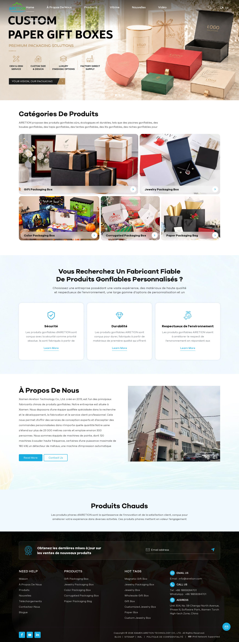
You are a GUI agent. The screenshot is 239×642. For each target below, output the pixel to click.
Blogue (23, 612)
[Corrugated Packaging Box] (130, 218)
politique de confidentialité (165, 636)
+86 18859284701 (186, 590)
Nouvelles (139, 7)
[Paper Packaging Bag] (190, 218)
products (90, 7)
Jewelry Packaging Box (79, 584)
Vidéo (162, 7)
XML (139, 636)
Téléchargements (30, 601)
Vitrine (115, 7)
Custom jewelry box (138, 617)
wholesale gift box (137, 595)
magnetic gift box (136, 578)
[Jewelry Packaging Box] (180, 164)
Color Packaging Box (77, 589)
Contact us (56, 457)
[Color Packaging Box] (59, 218)
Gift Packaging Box (76, 578)
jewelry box (132, 589)
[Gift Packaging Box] (78, 164)
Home (30, 7)
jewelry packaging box (139, 584)
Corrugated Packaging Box (81, 595)
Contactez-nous (38, 20)
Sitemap (129, 636)
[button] (116, 95)
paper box (131, 612)
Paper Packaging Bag (78, 601)
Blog (118, 636)
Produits (24, 589)
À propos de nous (59, 7)
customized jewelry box (140, 606)
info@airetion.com (190, 578)
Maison (23, 578)
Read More (31, 457)
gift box (130, 601)
